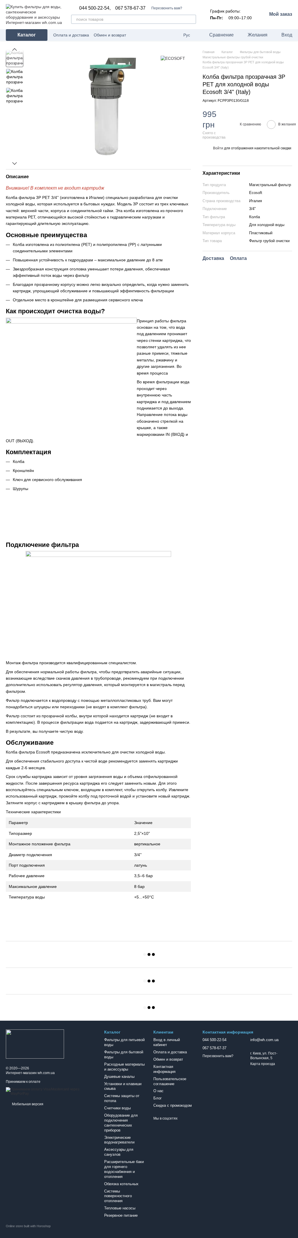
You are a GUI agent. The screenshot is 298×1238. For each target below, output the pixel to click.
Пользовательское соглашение (169, 1081)
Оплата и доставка (71, 35)
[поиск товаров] (191, 19)
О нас (158, 1091)
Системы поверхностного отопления (118, 1196)
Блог (157, 1098)
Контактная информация (164, 1069)
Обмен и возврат (110, 35)
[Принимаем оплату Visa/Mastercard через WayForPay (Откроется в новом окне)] (50, 1091)
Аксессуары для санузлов (118, 1152)
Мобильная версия (27, 1104)
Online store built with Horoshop (28, 1226)
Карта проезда (262, 1064)
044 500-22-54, (95, 8)
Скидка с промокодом (172, 1105)
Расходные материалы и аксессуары (124, 1066)
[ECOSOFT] (173, 58)
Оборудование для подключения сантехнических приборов (121, 1122)
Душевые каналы (119, 1076)
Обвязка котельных (121, 1184)
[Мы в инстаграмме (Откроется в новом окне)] (174, 35)
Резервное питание (121, 1215)
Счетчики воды (117, 1108)
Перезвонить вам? (166, 8)
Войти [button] (218, 148)
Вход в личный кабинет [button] (166, 1042)
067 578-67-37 (130, 8)
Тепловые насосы (119, 1208)
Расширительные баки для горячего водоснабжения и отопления (124, 1169)
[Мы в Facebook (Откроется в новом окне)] (167, 35)
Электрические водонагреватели (119, 1140)
